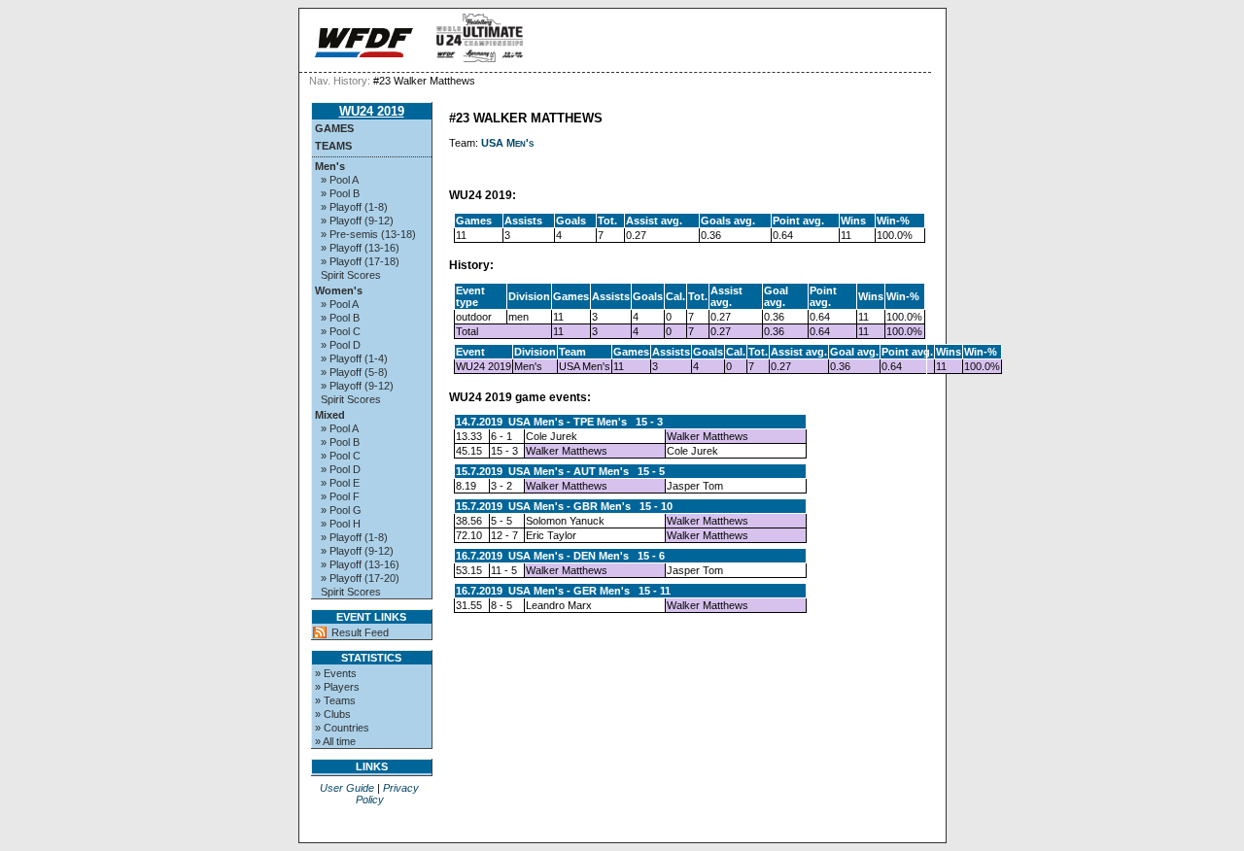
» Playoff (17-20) (360, 578)
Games (334, 128)
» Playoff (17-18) (360, 261)
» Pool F (340, 496)
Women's (339, 290)
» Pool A (340, 180)
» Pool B (340, 193)
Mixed (330, 415)
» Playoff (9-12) (357, 220)
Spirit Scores (351, 275)
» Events (336, 673)
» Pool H (341, 523)
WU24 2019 (371, 111)
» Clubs (333, 714)
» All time (335, 741)
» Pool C (341, 331)
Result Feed (360, 632)
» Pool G (341, 510)
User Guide (347, 788)
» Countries (342, 727)
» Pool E (340, 483)
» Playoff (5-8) (354, 372)
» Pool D (341, 345)
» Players (337, 687)
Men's (330, 166)
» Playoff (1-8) (354, 207)
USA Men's (507, 143)
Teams (333, 146)
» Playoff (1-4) (354, 358)
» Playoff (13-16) (360, 248)
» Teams (335, 700)
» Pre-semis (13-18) (368, 234)
